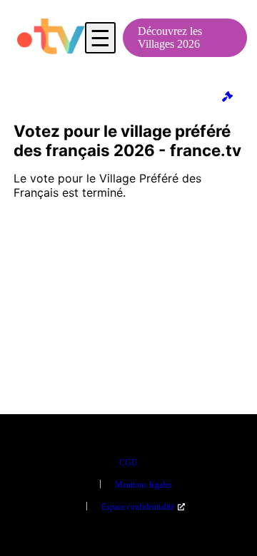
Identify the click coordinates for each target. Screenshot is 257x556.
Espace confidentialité (137, 507)
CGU (128, 463)
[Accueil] (51, 38)
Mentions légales (143, 485)
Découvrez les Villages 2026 (170, 37)
